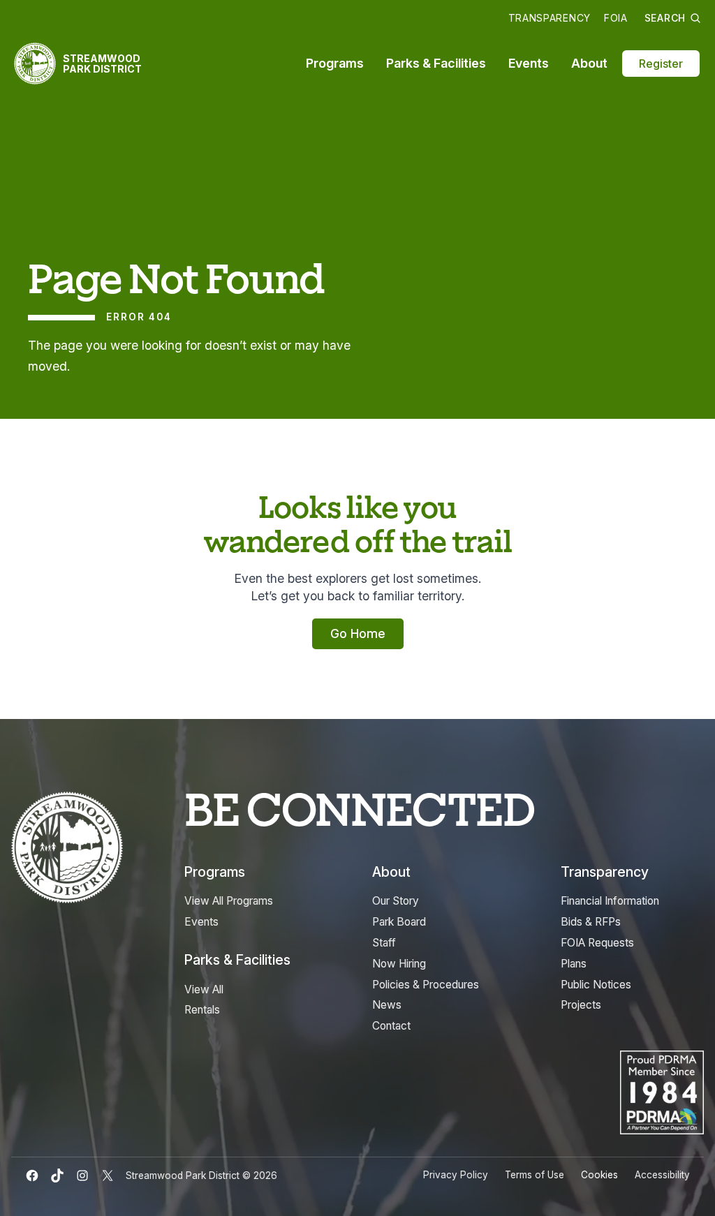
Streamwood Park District (102, 63)
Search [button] (665, 18)
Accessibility (662, 1174)
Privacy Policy (455, 1174)
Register (661, 64)
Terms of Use (534, 1174)
